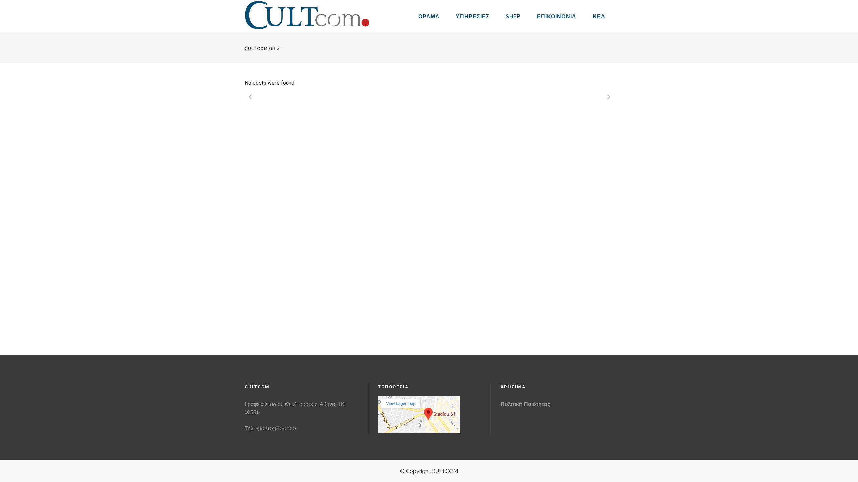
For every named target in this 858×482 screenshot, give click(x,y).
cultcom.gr (260, 48)
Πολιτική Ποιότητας (525, 404)
